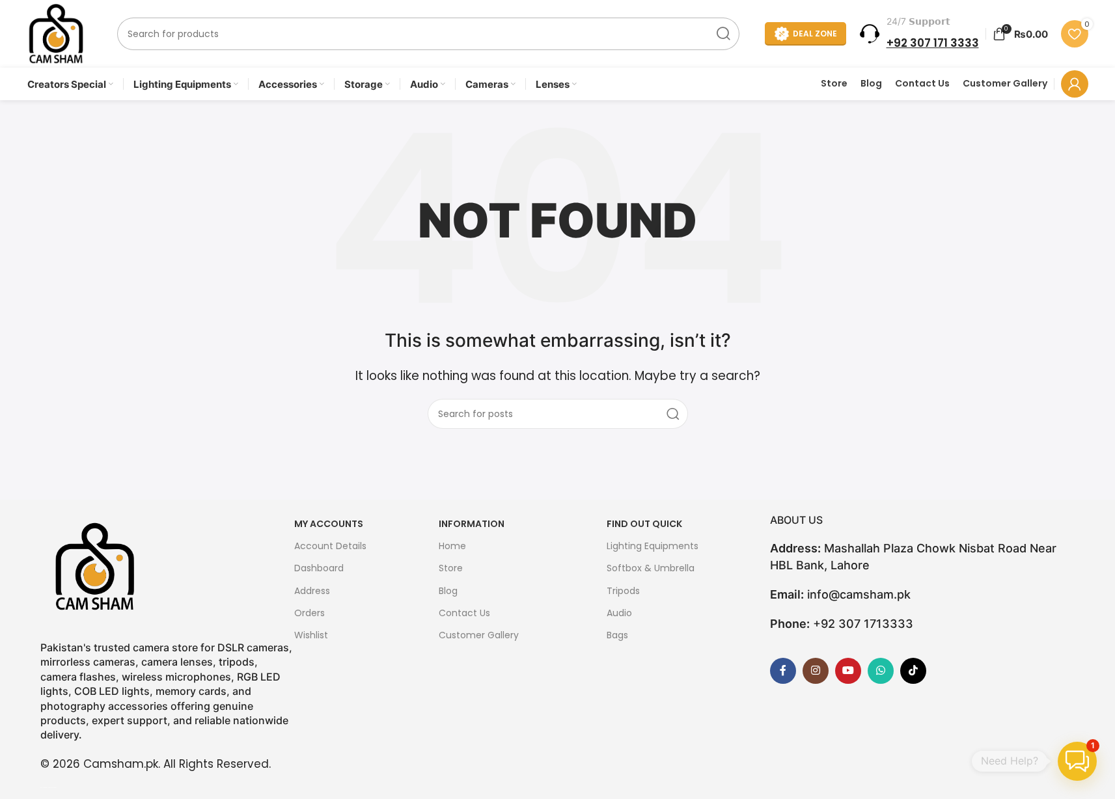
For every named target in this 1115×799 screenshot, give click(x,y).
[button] (1077, 761)
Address (312, 590)
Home (452, 545)
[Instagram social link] (816, 671)
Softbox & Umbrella (651, 568)
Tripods (623, 590)
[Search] (723, 34)
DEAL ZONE (815, 33)
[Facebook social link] (783, 671)
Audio (619, 612)
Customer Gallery (1005, 84)
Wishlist (311, 635)
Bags (617, 635)
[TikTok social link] (913, 671)
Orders (309, 612)
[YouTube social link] (848, 671)
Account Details (330, 545)
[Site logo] (56, 33)
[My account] (1074, 84)
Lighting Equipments (652, 545)
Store (834, 84)
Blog (871, 84)
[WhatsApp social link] (881, 671)
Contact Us (922, 84)
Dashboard (319, 568)
